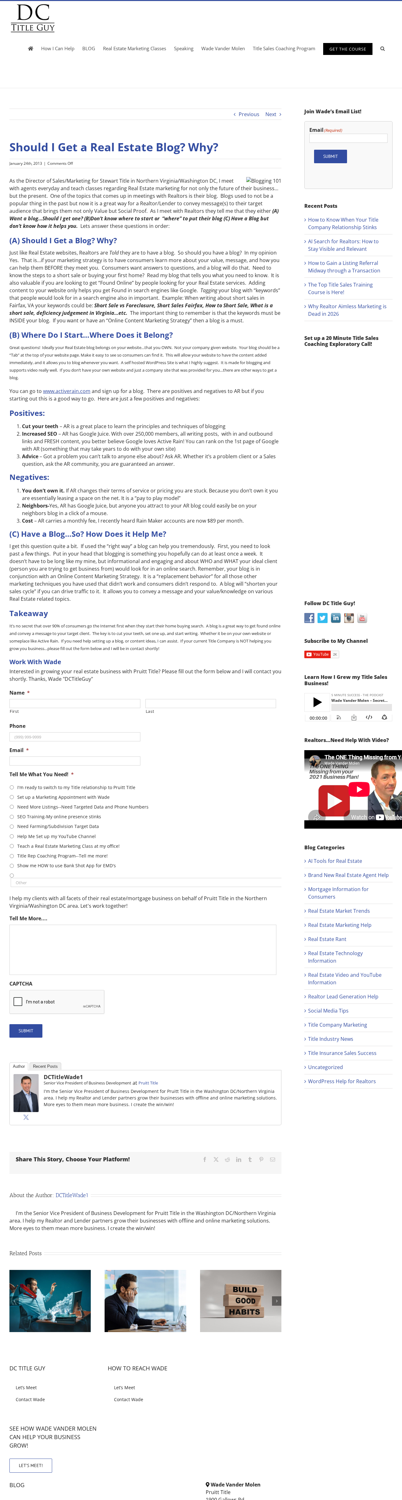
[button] (382, 48)
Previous (249, 114)
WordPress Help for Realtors (342, 1081)
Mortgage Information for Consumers (338, 893)
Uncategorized (325, 1067)
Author (19, 1066)
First (14, 711)
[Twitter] (26, 1117)
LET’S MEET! (31, 1465)
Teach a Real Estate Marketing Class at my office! (68, 846)
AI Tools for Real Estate (335, 861)
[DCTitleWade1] (26, 1077)
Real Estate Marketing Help (340, 925)
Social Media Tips (328, 1010)
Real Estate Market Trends (339, 910)
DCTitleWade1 (63, 1077)
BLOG (16, 1485)
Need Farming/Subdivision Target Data (58, 826)
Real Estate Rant (327, 939)
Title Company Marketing (337, 1024)
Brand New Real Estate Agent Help (348, 875)
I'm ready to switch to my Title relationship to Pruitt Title (76, 787)
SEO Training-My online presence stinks (59, 817)
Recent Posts (45, 1066)
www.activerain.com (66, 391)
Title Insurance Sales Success (342, 1053)
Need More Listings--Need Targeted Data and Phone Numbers (83, 807)
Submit (26, 1031)
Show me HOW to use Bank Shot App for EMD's (66, 865)
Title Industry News (330, 1038)
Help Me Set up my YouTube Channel (56, 836)
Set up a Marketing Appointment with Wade (63, 797)
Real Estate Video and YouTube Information (345, 978)
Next (270, 114)
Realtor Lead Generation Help (343, 996)
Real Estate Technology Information (335, 957)
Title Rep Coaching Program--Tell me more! (62, 856)
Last (150, 711)
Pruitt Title (148, 1083)
